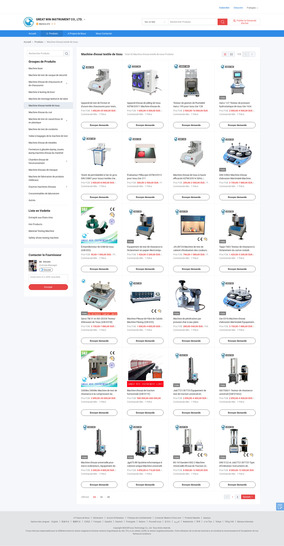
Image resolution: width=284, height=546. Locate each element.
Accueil (32, 33)
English (54, 521)
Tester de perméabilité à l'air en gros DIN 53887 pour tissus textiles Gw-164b (99, 178)
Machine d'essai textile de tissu (44, 105)
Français (97, 521)
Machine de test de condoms (43, 129)
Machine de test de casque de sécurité (48, 75)
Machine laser (36, 68)
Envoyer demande (99, 125)
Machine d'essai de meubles (43, 142)
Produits (53, 33)
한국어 (168, 521)
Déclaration (98, 517)
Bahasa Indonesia (245, 521)
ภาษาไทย (208, 521)
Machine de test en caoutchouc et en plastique (46, 120)
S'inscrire (238, 7)
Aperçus (207, 517)
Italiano (142, 521)
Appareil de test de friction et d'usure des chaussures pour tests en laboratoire (98, 106)
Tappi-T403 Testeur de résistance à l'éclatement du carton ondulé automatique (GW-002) (237, 250)
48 (108, 496)
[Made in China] (45, 6)
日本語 (87, 521)
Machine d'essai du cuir (40, 112)
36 (101, 496)
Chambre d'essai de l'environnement (38, 161)
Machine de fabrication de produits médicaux (46, 178)
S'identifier (224, 7)
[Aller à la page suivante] (252, 54)
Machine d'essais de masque (43, 169)
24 (94, 497)
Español (108, 521)
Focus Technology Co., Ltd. (140, 527)
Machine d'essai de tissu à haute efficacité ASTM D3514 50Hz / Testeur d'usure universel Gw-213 (190, 178)
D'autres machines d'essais (42, 186)
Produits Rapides (192, 517)
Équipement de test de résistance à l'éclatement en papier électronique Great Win (144, 250)
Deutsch (119, 521)
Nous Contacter (104, 33)
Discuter (47, 269)
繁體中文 (77, 521)
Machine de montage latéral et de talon (48, 98)
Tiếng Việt (229, 521)
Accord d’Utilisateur (115, 517)
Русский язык (155, 521)
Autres (32, 200)
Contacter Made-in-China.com (168, 517)
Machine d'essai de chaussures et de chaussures (45, 83)
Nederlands (188, 521)
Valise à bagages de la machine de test (48, 135)
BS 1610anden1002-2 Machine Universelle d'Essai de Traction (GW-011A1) (191, 466)
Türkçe (218, 521)
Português (130, 521)
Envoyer (48, 287)
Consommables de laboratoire (44, 193)
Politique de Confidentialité (139, 517)
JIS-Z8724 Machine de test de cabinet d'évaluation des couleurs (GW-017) (190, 250)
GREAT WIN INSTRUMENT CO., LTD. (59, 19)
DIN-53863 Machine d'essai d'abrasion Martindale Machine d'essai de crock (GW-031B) (235, 178)
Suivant (247, 496)
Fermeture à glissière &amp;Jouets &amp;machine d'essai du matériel (46, 151)
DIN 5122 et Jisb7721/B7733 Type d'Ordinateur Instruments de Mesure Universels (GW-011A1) (236, 466)
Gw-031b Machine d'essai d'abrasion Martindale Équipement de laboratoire (236, 322)
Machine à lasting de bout (42, 92)
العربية (176, 521)
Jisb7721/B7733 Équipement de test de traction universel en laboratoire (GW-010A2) (189, 394)
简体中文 (65, 521)
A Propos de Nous (77, 33)
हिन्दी (198, 521)
